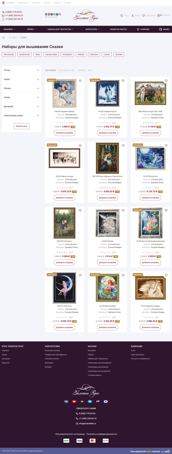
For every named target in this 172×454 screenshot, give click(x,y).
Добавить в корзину (64, 133)
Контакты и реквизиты (140, 359)
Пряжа (30, 29)
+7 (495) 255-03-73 (87, 419)
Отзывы (67, 3)
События (5, 363)
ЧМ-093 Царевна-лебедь (64, 111)
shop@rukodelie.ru (87, 424)
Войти (137, 16)
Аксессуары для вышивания (99, 363)
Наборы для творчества (59, 29)
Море (38, 54)
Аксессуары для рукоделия (99, 371)
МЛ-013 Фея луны (64, 306)
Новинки (145, 29)
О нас (133, 350)
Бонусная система (52, 350)
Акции (166, 29)
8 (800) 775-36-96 (87, 414)
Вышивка (8, 29)
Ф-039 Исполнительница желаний (150, 241)
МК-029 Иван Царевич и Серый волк (108, 176)
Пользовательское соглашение (70, 434)
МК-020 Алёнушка (64, 241)
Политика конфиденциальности (102, 434)
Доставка (49, 363)
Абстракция (9, 54)
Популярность (65, 70)
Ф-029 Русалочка (150, 176)
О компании (23, 3)
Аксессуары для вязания (98, 367)
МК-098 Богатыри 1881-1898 (150, 111)
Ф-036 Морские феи (107, 306)
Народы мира (51, 54)
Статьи (47, 3)
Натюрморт (67, 54)
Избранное (150, 16)
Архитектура (24, 54)
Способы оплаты (52, 359)
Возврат (48, 367)
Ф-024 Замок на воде (64, 176)
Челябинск (10, 3)
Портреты (94, 54)
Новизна (81, 70)
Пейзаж (81, 54)
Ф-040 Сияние (107, 241)
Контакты (36, 3)
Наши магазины (137, 355)
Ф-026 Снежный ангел (107, 111)
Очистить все (21, 126)
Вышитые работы (118, 29)
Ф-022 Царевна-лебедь (150, 306)
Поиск (126, 16)
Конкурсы (6, 359)
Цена (90, 70)
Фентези (118, 54)
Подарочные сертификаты (56, 355)
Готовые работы (95, 375)
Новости (57, 3)
